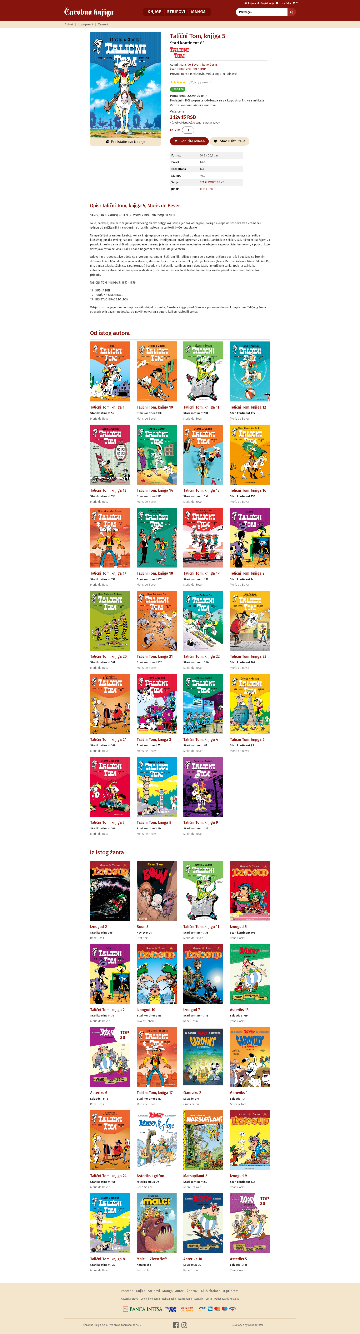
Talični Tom (207, 189)
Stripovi (176, 11)
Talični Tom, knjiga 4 (200, 739)
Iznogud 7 (191, 1010)
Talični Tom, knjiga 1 (107, 407)
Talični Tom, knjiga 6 (247, 739)
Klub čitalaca (210, 1291)
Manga (198, 11)
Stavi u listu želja (232, 141)
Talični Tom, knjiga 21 (155, 656)
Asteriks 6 (98, 1092)
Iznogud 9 (238, 1176)
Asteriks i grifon (150, 1176)
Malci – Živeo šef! (152, 1259)
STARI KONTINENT (212, 182)
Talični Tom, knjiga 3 (154, 739)
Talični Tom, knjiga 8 (154, 822)
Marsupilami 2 (195, 1176)
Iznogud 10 (146, 1010)
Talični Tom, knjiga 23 (248, 656)
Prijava (252, 3)
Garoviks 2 (192, 1092)
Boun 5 (142, 926)
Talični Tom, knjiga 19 (201, 573)
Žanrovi (103, 24)
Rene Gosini (210, 64)
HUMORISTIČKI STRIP (191, 69)
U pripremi (85, 24)
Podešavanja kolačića (226, 1298)
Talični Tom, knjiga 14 (155, 490)
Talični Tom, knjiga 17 (108, 573)
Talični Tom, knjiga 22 (201, 656)
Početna (127, 1291)
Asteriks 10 (192, 1259)
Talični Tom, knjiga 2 (247, 573)
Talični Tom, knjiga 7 (107, 822)
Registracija (267, 3)
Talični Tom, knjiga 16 (248, 490)
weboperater (255, 1324)
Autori (69, 24)
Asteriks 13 (239, 1010)
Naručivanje (185, 1298)
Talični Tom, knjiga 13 (108, 490)
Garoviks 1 (239, 1092)
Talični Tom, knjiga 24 (108, 739)
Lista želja (285, 3)
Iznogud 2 (98, 926)
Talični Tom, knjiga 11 (201, 407)
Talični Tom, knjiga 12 (248, 407)
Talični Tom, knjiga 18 (155, 573)
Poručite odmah (192, 141)
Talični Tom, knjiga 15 (201, 490)
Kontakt (198, 1298)
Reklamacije (169, 1298)
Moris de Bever (189, 64)
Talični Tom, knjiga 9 (200, 822)
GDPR (209, 1298)
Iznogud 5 (238, 926)
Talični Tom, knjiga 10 (155, 407)
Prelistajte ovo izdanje (128, 142)
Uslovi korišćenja (150, 1298)
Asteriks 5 (238, 1259)
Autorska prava (129, 1298)
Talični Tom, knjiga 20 (108, 656)
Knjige (154, 11)
